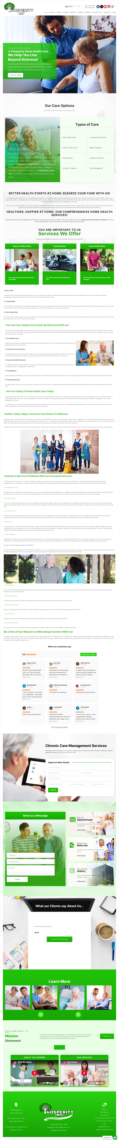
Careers (65, 12)
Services (52, 12)
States (59, 12)
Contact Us (107, 12)
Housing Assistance (96, 158)
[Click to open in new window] (98, 6)
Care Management (96, 168)
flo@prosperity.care (104, 1126)
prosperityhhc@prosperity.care (104, 1129)
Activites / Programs (69, 168)
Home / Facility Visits (69, 148)
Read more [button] (26, 677)
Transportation (67, 158)
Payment (73, 12)
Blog (114, 12)
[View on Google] (24, 664)
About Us (107, 1036)
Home (46, 12)
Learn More (59, 981)
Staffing (87, 12)
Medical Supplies (95, 148)
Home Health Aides (69, 137)
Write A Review (59, 1047)
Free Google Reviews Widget (60, 727)
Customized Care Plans (97, 137)
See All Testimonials (59, 939)
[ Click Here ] (81, 830)
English (70, 6)
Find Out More (64, 75)
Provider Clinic (97, 12)
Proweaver (63, 1130)
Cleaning (80, 12)
